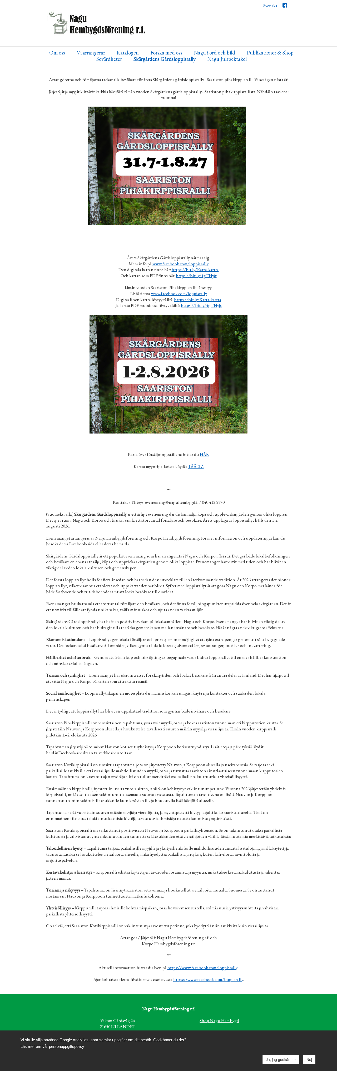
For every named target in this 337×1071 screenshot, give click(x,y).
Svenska (270, 5)
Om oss (57, 53)
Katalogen (128, 53)
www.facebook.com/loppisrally (180, 264)
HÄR (204, 454)
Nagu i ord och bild (214, 53)
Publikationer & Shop (270, 53)
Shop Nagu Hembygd (219, 1020)
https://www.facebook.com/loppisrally (202, 967)
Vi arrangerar (91, 53)
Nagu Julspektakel (227, 59)
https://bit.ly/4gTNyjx (196, 275)
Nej (309, 1059)
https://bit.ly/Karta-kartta (195, 269)
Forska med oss (166, 53)
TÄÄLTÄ (196, 466)
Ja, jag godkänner (281, 1059)
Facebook (285, 6)
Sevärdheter (109, 59)
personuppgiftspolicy (66, 1046)
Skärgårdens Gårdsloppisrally (164, 59)
